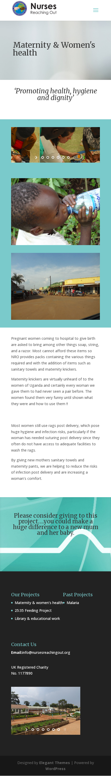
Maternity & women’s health (39, 602)
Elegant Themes (54, 762)
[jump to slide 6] (68, 157)
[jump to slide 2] (47, 157)
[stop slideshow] (74, 157)
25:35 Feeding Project (33, 610)
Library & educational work (37, 618)
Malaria (73, 602)
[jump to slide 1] (42, 157)
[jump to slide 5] (63, 157)
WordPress (55, 768)
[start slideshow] (37, 157)
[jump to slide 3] (53, 157)
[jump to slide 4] (58, 157)
